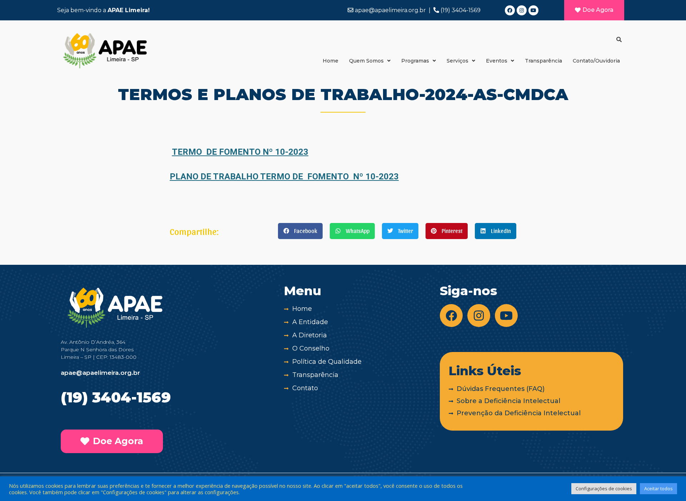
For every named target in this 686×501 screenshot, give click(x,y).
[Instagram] (522, 10)
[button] (300, 231)
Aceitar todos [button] (658, 488)
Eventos (496, 61)
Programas (415, 61)
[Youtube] (533, 10)
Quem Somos (366, 61)
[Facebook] (510, 10)
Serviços (457, 61)
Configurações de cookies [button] (604, 488)
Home (330, 61)
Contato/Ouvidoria (596, 61)
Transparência (543, 61)
